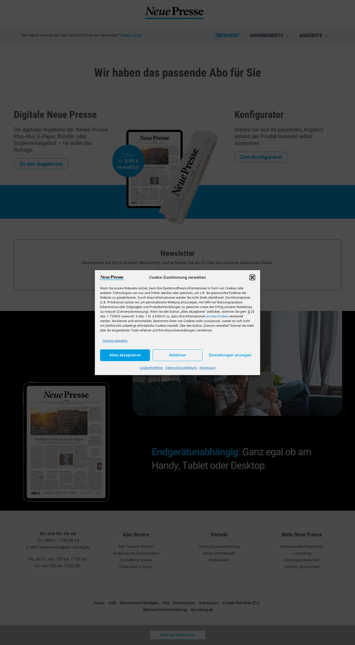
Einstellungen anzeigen (230, 355)
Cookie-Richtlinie (151, 368)
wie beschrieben (217, 316)
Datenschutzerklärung (181, 368)
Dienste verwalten (115, 341)
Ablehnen (177, 355)
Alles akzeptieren (125, 355)
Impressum (208, 368)
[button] (252, 277)
